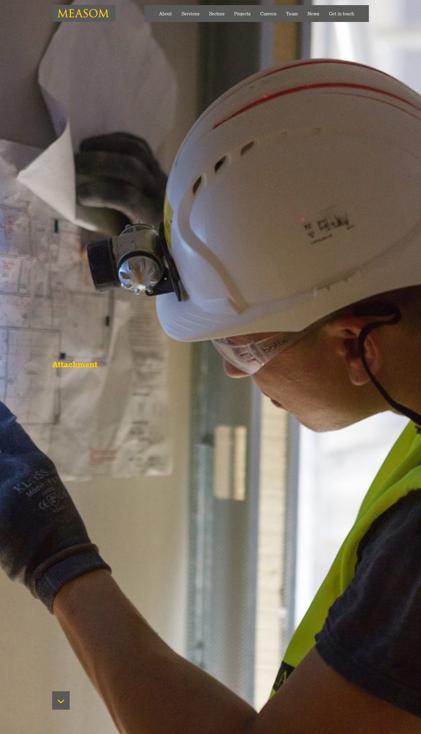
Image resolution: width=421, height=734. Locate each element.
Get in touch (341, 13)
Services (190, 13)
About (165, 13)
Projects (242, 13)
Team (292, 13)
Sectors (216, 13)
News (313, 13)
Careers (268, 13)
